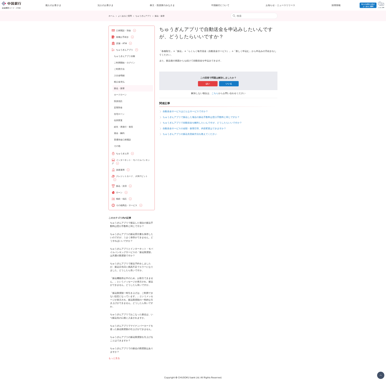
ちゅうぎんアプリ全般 (124, 56)
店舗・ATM (121, 43)
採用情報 (336, 5)
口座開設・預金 (123, 30)
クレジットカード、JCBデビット (132, 176)
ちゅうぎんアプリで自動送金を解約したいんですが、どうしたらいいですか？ (202, 122)
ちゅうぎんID (122, 153)
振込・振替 (160, 16)
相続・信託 (121, 198)
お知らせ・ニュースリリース (280, 5)
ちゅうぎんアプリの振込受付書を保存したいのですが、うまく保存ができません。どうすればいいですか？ (131, 237)
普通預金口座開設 (122, 139)
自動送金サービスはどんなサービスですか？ (185, 111)
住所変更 (118, 120)
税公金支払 (119, 81)
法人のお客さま (105, 5)
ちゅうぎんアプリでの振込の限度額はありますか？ (131, 350)
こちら (215, 93)
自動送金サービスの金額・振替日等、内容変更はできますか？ (194, 128)
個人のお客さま (53, 5)
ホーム (111, 16)
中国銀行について (220, 5)
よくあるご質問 (125, 16)
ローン (119, 192)
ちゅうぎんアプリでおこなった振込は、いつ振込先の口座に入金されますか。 (131, 316)
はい (208, 83)
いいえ (229, 83)
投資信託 (118, 101)
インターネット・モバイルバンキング (131, 162)
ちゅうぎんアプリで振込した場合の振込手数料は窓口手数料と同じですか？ (131, 224)
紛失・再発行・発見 (123, 126)
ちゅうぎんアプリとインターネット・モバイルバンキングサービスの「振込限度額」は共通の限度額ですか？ (131, 252)
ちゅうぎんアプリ (143, 16)
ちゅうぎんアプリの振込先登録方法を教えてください (190, 134)
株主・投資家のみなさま (162, 5)
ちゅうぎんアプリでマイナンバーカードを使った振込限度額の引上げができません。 (131, 327)
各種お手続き (122, 37)
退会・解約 (119, 133)
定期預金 (118, 107)
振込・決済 (121, 186)
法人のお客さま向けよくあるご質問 (368, 5)
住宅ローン (119, 114)
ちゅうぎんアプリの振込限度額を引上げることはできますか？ (131, 339)
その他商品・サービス (126, 205)
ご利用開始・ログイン (124, 62)
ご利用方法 (119, 69)
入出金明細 (119, 75)
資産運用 (120, 169)
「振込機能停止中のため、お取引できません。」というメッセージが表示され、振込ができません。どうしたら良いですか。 (131, 281)
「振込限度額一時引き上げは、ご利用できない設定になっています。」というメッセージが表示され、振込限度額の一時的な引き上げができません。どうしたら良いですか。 (131, 300)
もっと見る (114, 358)
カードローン (120, 94)
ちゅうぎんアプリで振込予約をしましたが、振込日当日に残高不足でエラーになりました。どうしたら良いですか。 (131, 267)
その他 (117, 146)
